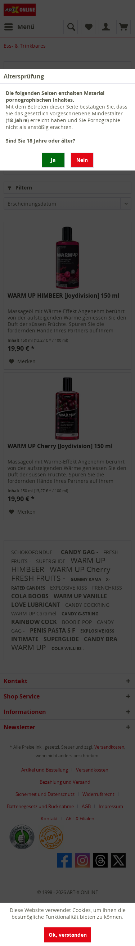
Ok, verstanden (68, 934)
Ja (53, 160)
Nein (82, 160)
